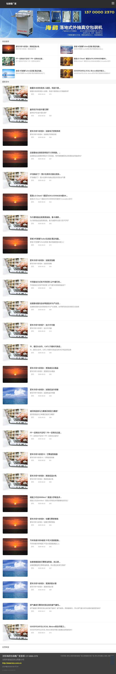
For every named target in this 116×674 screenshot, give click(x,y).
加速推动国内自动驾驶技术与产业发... (45, 303)
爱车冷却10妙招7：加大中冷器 (42, 325)
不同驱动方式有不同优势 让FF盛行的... (45, 281)
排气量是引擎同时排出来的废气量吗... (45, 605)
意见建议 (101, 656)
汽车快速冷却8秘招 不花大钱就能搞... (45, 540)
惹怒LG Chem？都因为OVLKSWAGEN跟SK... (49, 195)
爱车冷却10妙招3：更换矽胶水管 (43, 583)
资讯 (32, 94)
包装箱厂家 (11, 3)
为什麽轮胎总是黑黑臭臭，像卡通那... (45, 217)
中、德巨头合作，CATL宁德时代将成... (46, 346)
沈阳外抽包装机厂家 (76, 656)
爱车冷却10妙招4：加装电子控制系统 (45, 131)
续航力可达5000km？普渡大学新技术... (46, 497)
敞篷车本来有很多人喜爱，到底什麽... (45, 88)
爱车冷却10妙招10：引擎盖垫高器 (44, 454)
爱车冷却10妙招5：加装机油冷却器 (44, 389)
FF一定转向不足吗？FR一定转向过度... (45, 432)
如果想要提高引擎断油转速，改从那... (45, 562)
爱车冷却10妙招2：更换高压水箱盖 (44, 368)
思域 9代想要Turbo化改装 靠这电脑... (45, 238)
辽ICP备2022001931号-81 (10, 666)
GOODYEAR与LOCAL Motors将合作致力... (47, 626)
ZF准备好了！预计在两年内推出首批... (45, 174)
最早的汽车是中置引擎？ (40, 109)
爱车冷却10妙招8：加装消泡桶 (42, 260)
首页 (68, 656)
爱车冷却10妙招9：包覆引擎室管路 (44, 518)
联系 (106, 656)
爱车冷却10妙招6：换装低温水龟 (43, 475)
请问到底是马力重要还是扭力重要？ (44, 411)
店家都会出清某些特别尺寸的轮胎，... (45, 152)
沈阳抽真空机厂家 (88, 656)
